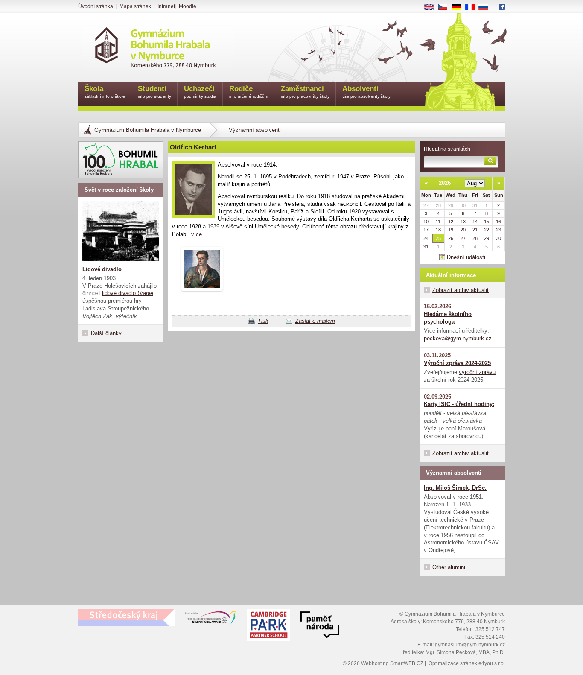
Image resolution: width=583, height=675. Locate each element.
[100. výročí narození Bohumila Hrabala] (120, 159)
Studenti (154, 92)
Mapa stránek (135, 6)
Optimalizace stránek (453, 663)
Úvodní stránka (95, 6)
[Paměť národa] (268, 626)
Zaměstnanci (305, 92)
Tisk (263, 321)
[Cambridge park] (319, 626)
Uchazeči (200, 92)
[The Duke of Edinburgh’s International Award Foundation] (211, 619)
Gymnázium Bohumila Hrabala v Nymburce (147, 130)
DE (459, 7)
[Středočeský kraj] (126, 617)
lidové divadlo (127, 293)
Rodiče (248, 92)
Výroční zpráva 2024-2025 (457, 363)
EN (432, 7)
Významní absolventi (255, 130)
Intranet (166, 6)
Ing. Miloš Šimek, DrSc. (455, 488)
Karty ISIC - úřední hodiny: (459, 404)
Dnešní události (466, 257)
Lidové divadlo (102, 269)
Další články (106, 333)
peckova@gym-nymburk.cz (458, 338)
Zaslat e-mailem (315, 321)
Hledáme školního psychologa (448, 318)
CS (445, 7)
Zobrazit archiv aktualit (460, 290)
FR (472, 7)
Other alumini (448, 567)
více (196, 234)
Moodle (187, 6)
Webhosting (375, 663)
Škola (105, 92)
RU (486, 7)
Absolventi (366, 92)
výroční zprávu (477, 372)
